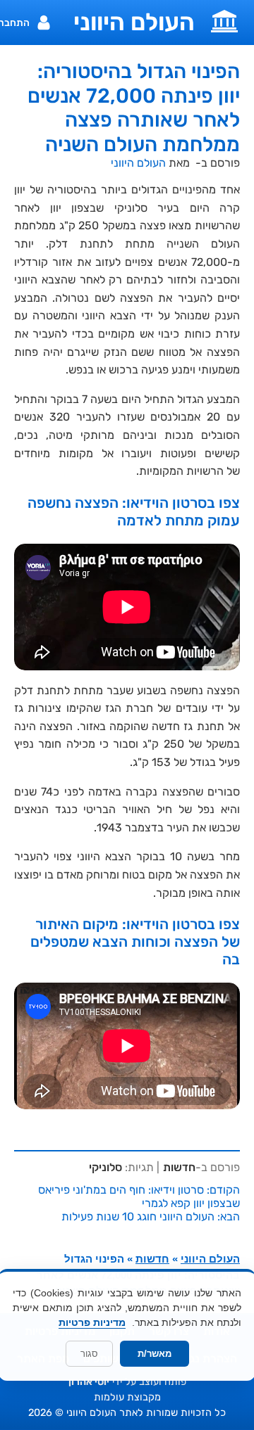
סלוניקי (105, 1167)
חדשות (179, 1167)
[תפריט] (224, 20)
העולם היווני (134, 22)
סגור (89, 1353)
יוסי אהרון (88, 1382)
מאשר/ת (154, 1353)
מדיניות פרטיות (92, 1322)
